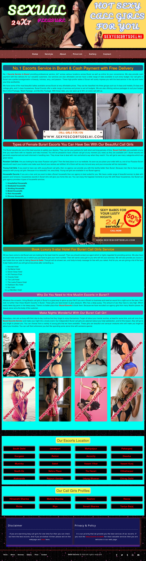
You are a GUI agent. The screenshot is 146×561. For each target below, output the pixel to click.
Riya (55, 506)
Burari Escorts (65, 305)
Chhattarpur (126, 471)
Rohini (55, 456)
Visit (43, 539)
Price (36, 554)
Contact (107, 54)
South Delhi (19, 448)
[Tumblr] (127, 555)
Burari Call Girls (120, 150)
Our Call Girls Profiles (73, 490)
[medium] (138, 555)
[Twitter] (122, 555)
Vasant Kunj (126, 463)
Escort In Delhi (37, 260)
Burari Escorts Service (13, 320)
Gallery (92, 54)
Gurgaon (19, 456)
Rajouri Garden (55, 478)
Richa (19, 506)
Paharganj (126, 448)
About (63, 54)
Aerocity (90, 456)
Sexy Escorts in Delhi (95, 537)
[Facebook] (116, 555)
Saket (55, 463)
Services (49, 54)
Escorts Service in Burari (19, 74)
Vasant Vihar (91, 463)
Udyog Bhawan (91, 478)
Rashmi (91, 498)
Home (35, 54)
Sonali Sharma (91, 506)
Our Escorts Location (73, 440)
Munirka (19, 463)
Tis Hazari (91, 471)
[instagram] (132, 555)
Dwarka (127, 456)
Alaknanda (19, 478)
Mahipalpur (91, 448)
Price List (77, 54)
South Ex (19, 471)
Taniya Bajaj (126, 506)
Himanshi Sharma (19, 498)
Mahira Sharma (55, 498)
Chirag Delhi (127, 478)
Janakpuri (55, 448)
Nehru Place (55, 471)
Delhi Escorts (73, 554)
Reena (126, 498)
